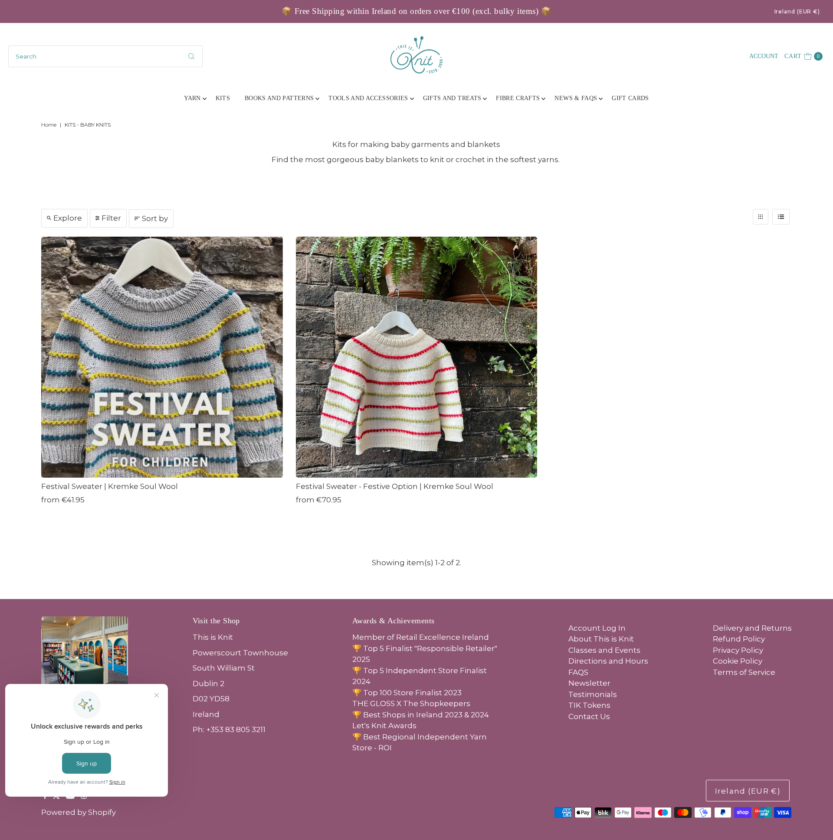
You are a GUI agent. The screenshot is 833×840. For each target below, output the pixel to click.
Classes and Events (604, 650)
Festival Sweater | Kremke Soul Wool (109, 486)
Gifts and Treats (452, 98)
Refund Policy (739, 639)
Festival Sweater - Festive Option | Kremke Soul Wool (394, 486)
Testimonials (592, 694)
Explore (67, 218)
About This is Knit (601, 639)
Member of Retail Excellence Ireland (420, 637)
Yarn (192, 98)
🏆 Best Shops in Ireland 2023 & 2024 (420, 714)
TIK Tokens (589, 705)
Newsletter (589, 683)
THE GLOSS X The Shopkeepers (411, 703)
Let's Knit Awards (384, 725)
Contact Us (589, 716)
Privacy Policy (738, 650)
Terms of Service (744, 672)
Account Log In (597, 628)
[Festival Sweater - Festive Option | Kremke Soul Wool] (417, 357)
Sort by (155, 218)
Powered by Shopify (78, 812)
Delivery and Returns (752, 628)
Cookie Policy (737, 661)
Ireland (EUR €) (797, 11)
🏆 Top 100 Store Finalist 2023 (407, 692)
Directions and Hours (608, 661)
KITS (223, 98)
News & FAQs (575, 98)
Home (48, 124)
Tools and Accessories (368, 98)
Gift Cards (630, 98)
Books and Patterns (279, 98)
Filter (111, 218)
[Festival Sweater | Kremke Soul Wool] (162, 357)
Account (763, 56)
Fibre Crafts (518, 98)
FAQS (578, 672)
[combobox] (105, 56)
